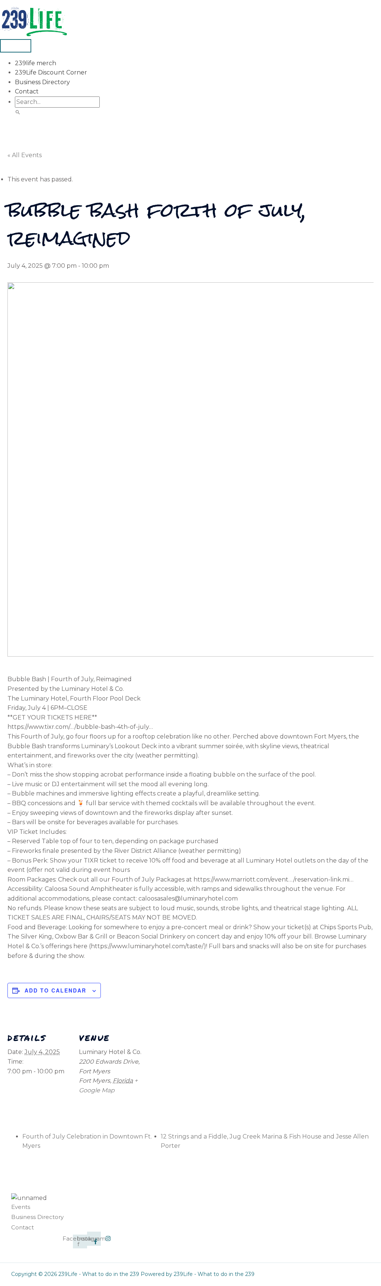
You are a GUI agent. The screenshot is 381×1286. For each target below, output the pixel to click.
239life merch (35, 63)
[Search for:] (57, 101)
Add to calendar (55, 990)
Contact (27, 91)
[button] (18, 112)
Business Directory (42, 82)
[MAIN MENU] (15, 46)
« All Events (24, 155)
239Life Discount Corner (51, 72)
